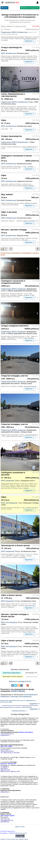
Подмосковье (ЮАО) (9, 32)
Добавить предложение (30, 8)
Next (36, 79)
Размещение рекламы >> (19, 711)
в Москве (21, 691)
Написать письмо (22, 833)
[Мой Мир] (21, 685)
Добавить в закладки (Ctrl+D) (20, 681)
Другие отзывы (20, 826)
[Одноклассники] (18, 685)
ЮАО (3, 53)
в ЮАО (14, 691)
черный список (23, 839)
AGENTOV (12, 2)
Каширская (22, 289)
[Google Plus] (27, 685)
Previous (3, 79)
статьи (8, 839)
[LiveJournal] (24, 685)
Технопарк (14, 696)
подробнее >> (34, 704)
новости (2, 839)
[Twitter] (15, 685)
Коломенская (23, 32)
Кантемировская (30, 694)
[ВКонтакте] (12, 685)
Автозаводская (11, 503)
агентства (15, 839)
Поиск (5, 8)
